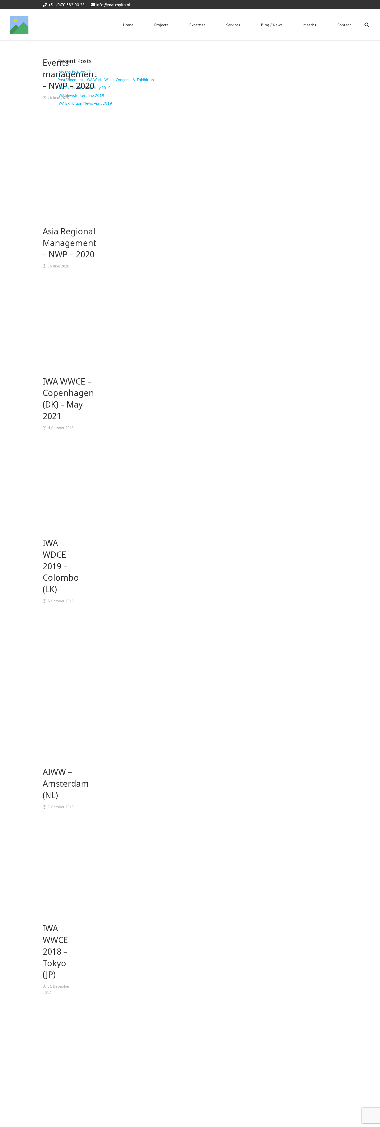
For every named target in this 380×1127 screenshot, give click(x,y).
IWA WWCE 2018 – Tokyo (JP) (55, 951)
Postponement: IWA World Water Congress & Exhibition (105, 79)
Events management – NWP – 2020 (70, 74)
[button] (367, 24)
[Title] (19, 25)
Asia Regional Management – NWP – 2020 (69, 243)
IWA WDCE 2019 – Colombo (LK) (61, 566)
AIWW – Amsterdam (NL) (66, 783)
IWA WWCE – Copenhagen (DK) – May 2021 (68, 398)
